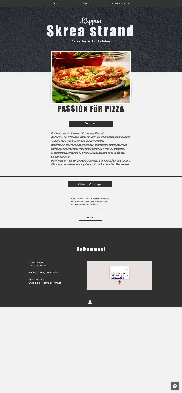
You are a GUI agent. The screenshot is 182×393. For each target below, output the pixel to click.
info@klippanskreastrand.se (48, 283)
